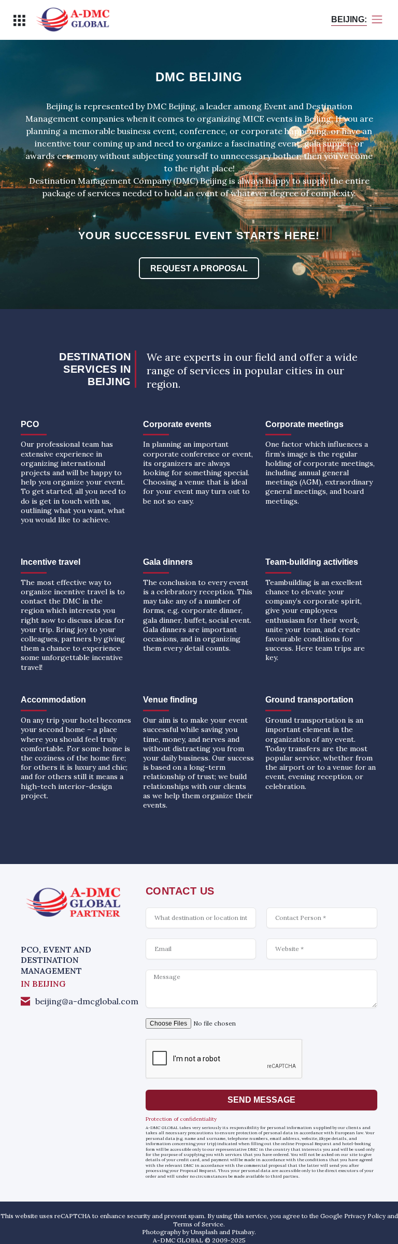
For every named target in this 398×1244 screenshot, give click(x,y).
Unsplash (204, 1232)
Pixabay (243, 1232)
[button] (18, 20)
